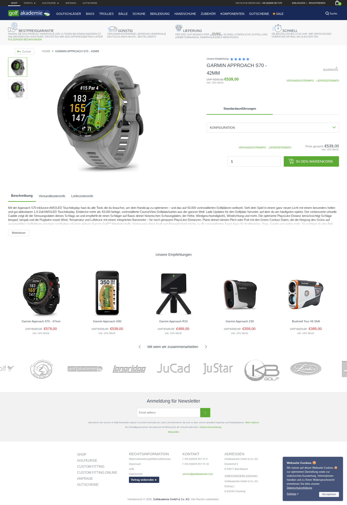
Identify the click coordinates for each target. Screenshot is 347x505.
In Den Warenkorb (314, 161)
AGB (131, 469)
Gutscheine (90, 3)
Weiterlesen (19, 232)
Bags (90, 13)
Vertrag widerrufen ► (144, 479)
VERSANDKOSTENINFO (300, 80)
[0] (337, 3)
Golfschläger (68, 13)
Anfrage (70, 3)
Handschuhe (185, 13)
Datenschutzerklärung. (211, 427)
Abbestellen (173, 432)
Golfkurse (87, 460)
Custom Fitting (90, 466)
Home (46, 51)
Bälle (123, 13)
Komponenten (232, 13)
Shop (14, 3)
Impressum (135, 464)
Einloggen (298, 3)
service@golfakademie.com (198, 474)
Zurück (26, 51)
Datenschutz (136, 474)
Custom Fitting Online (97, 472)
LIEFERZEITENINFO (327, 80)
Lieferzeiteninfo (82, 196)
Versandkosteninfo (52, 196)
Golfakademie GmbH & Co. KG (171, 499)
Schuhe (139, 13)
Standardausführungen (240, 108)
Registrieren (317, 3)
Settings (291, 493)
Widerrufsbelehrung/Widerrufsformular (150, 459)
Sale (280, 13)
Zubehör (208, 13)
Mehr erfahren (252, 422)
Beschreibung (22, 195)
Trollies (106, 13)
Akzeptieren (329, 494)
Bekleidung (160, 13)
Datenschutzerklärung (299, 487)
